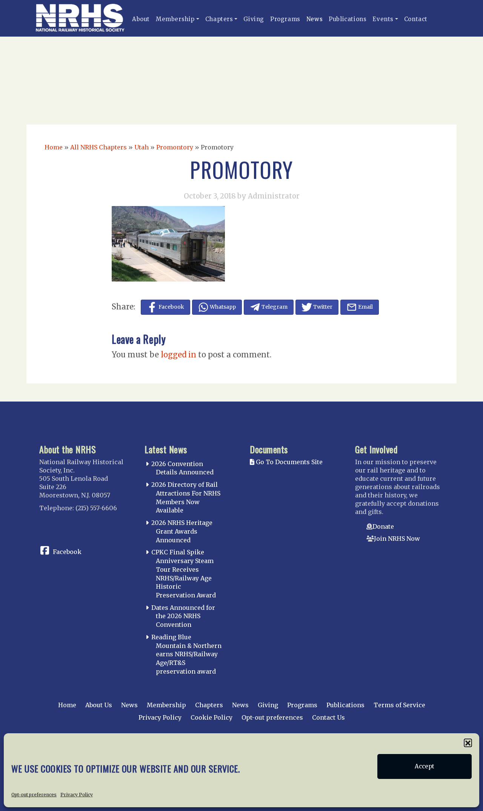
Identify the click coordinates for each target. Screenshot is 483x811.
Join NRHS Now (397, 538)
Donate (383, 526)
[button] (468, 742)
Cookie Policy (211, 717)
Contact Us (328, 717)
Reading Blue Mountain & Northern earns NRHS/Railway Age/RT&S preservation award (186, 654)
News (314, 19)
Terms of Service (399, 705)
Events (383, 19)
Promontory (174, 147)
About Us (98, 705)
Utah (141, 147)
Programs (285, 19)
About (141, 19)
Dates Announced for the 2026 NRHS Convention (183, 616)
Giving (253, 19)
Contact (416, 19)
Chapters (219, 19)
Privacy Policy (76, 794)
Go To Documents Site (288, 462)
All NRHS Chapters (98, 147)
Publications (347, 19)
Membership (175, 19)
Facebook (67, 552)
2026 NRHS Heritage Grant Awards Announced (181, 531)
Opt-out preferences (34, 794)
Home (54, 147)
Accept (424, 766)
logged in (178, 354)
